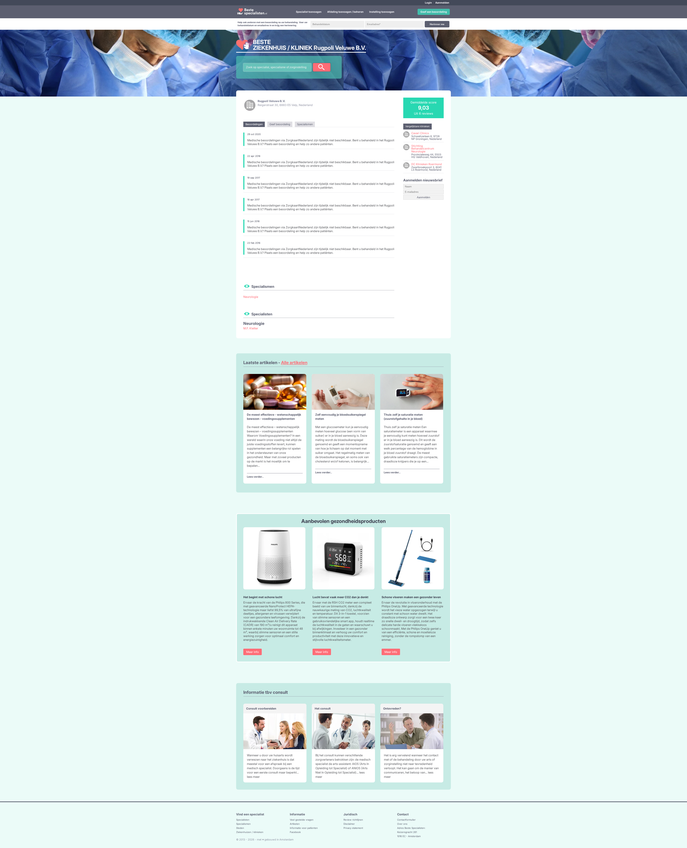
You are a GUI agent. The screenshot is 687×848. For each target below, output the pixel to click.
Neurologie (250, 297)
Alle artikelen (294, 362)
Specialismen (243, 823)
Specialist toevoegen (308, 11)
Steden (240, 828)
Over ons (402, 823)
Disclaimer (349, 823)
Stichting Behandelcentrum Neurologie (422, 148)
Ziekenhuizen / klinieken (249, 832)
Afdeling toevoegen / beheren (345, 11)
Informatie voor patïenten (304, 828)
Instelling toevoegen (381, 11)
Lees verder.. (255, 476)
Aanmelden (442, 2)
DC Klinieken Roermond (426, 164)
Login (428, 2)
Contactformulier (406, 819)
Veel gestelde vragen (301, 819)
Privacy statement (353, 828)
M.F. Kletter (250, 328)
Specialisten (242, 819)
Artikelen (295, 823)
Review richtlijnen (353, 819)
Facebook (295, 832)
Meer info (252, 652)
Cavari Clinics (420, 133)
